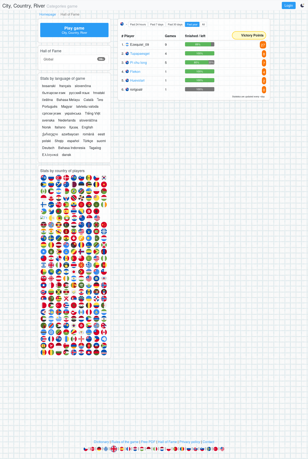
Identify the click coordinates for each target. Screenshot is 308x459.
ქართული (50, 134)
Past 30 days (175, 24)
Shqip (59, 140)
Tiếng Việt (92, 113)
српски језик (51, 113)
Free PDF (148, 441)
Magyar (66, 106)
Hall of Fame (167, 441)
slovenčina (83, 85)
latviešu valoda (87, 106)
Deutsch (48, 147)
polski (46, 140)
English (87, 127)
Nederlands (67, 120)
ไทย (100, 99)
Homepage (47, 14)
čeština (47, 99)
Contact (208, 441)
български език (53, 92)
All (203, 24)
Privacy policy (189, 441)
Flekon (135, 71)
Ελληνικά (50, 154)
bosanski (49, 85)
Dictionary (101, 441)
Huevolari (137, 80)
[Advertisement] (154, 400)
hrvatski (99, 92)
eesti (101, 134)
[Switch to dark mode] (302, 5)
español (73, 140)
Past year (192, 24)
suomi (101, 140)
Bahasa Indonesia (71, 147)
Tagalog (95, 147)
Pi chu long (138, 62)
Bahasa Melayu (68, 99)
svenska (48, 120)
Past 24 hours (138, 24)
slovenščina (88, 120)
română (88, 134)
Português (49, 106)
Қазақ (73, 127)
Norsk (46, 127)
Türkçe (88, 140)
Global (74, 59)
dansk (66, 154)
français (65, 85)
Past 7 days (156, 24)
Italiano (60, 127)
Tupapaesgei (140, 53)
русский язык (79, 92)
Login (289, 5)
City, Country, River (40, 5)
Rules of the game (124, 441)
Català (88, 99)
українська (73, 113)
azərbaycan (70, 134)
